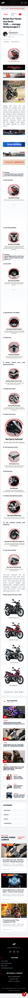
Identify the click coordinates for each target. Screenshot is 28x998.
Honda (6, 8)
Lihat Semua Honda (21, 792)
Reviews (6, 768)
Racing (6, 773)
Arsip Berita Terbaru (15, 41)
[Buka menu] (25, 2)
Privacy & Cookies (14, 935)
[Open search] (22, 2)
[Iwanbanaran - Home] (3, 3)
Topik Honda (6, 41)
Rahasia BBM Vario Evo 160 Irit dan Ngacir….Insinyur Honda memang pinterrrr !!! (14, 234)
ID (20, 14)
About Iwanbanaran (14, 930)
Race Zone (4, 919)
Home (2, 8)
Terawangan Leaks (7, 922)
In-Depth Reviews (6, 917)
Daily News (7, 764)
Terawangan (7, 777)
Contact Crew (13, 933)
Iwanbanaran (13, 33)
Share (21, 646)
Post (17, 646)
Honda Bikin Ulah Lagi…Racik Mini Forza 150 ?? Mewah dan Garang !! (13, 174)
